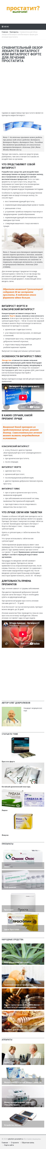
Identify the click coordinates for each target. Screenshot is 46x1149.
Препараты (14, 32)
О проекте (15, 1143)
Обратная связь (28, 1143)
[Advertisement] (23, 89)
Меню (6, 27)
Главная (5, 32)
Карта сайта (9, 1145)
